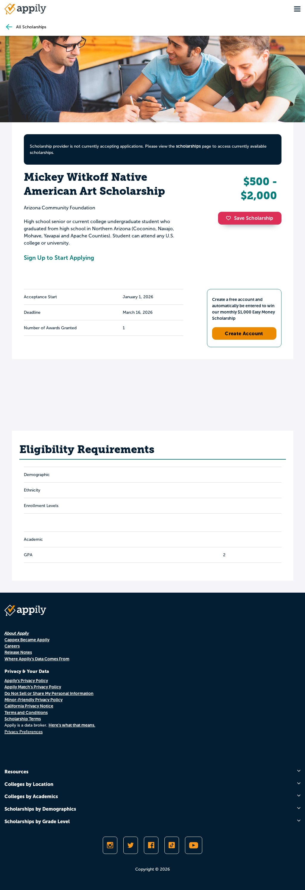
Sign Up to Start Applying (59, 257)
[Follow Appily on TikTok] (171, 845)
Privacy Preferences (23, 732)
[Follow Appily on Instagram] (110, 845)
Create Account (244, 333)
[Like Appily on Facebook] (151, 845)
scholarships (188, 146)
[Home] (25, 9)
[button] (230, 218)
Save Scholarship (253, 218)
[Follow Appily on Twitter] (130, 845)
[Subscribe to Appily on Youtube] (193, 845)
